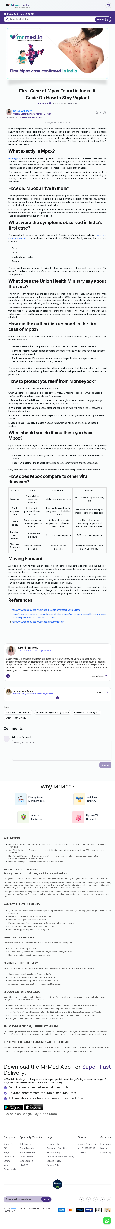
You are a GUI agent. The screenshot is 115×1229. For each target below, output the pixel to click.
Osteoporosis (26, 1161)
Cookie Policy (53, 1165)
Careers (82, 1152)
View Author (98, 676)
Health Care (42, 103)
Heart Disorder (27, 1156)
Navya (103, 1148)
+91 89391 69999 (86, 1148)
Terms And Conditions (57, 1148)
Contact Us (9, 1156)
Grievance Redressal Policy (60, 1156)
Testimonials (10, 1169)
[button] (7, 5)
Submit (46, 1199)
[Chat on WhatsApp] (107, 1221)
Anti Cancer (25, 1144)
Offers (7, 1161)
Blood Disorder (27, 1148)
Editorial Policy (54, 1161)
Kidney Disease (27, 1152)
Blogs (6, 1152)
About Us (8, 1144)
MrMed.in (14, 1208)
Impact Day (105, 1152)
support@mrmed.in (87, 1144)
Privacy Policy (54, 1144)
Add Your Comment (21, 737)
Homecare (105, 1144)
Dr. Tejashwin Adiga (28, 117)
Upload (100, 19)
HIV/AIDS (24, 1165)
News (6, 1165)
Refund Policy (53, 1152)
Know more (100, 692)
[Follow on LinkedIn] (8, 676)
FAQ (6, 1148)
